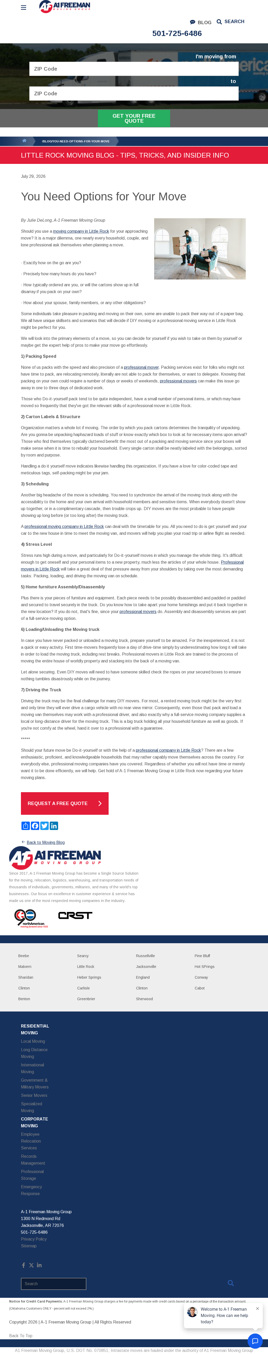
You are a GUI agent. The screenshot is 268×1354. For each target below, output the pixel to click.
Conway (201, 977)
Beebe (23, 956)
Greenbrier (86, 999)
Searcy (83, 956)
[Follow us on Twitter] (31, 1266)
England (143, 977)
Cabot (200, 988)
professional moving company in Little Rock (64, 526)
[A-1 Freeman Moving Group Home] (64, 6)
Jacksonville (146, 966)
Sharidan (25, 977)
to (233, 81)
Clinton (24, 988)
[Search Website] (231, 1284)
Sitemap (29, 1246)
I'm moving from (216, 56)
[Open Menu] (23, 7)
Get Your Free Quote (134, 118)
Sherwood (144, 999)
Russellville (145, 956)
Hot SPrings (205, 966)
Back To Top (20, 1336)
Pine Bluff (202, 956)
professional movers (178, 381)
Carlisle (83, 988)
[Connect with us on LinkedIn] (39, 1266)
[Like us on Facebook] (23, 1266)
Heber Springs (89, 977)
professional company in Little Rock (168, 750)
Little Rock (85, 966)
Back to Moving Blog (46, 842)
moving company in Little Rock (81, 231)
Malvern (24, 966)
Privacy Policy (34, 1239)
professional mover (141, 367)
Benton (24, 999)
